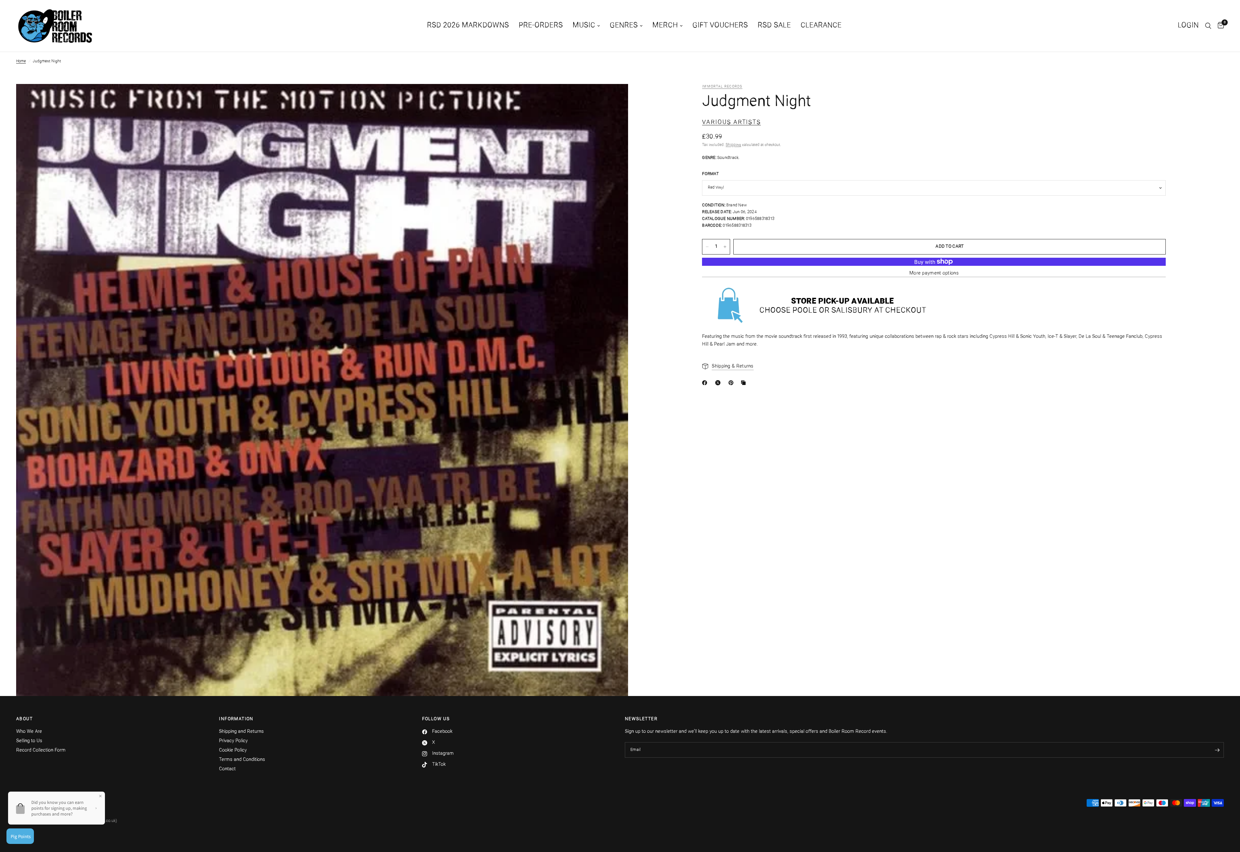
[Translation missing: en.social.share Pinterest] (732, 383)
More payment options (934, 273)
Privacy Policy (233, 741)
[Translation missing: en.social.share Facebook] (706, 383)
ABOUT (24, 719)
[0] (1219, 26)
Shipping (733, 145)
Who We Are (29, 731)
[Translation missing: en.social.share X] (719, 383)
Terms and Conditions (242, 759)
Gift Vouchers (720, 25)
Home (21, 61)
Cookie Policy (233, 750)
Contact (227, 769)
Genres (624, 25)
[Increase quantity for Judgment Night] (725, 246)
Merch (665, 25)
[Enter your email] (1217, 750)
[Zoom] (614, 97)
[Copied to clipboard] (745, 383)
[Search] (1208, 26)
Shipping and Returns (241, 731)
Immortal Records (722, 86)
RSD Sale (774, 25)
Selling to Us (29, 741)
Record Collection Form (41, 750)
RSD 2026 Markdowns (468, 25)
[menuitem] (468, 26)
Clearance (821, 25)
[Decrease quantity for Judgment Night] (707, 246)
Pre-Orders (541, 25)
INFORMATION (236, 719)
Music (584, 25)
